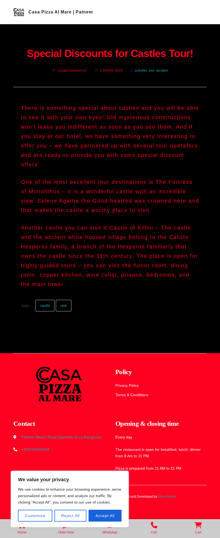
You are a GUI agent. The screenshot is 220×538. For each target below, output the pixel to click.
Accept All (105, 516)
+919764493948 (35, 449)
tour (151, 70)
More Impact (167, 496)
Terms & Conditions (131, 395)
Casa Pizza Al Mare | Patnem (60, 12)
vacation (162, 70)
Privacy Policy (127, 385)
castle (45, 305)
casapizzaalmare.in (72, 70)
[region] (70, 499)
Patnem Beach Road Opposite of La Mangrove (61, 437)
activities (141, 70)
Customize (35, 516)
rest (63, 305)
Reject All (70, 516)
